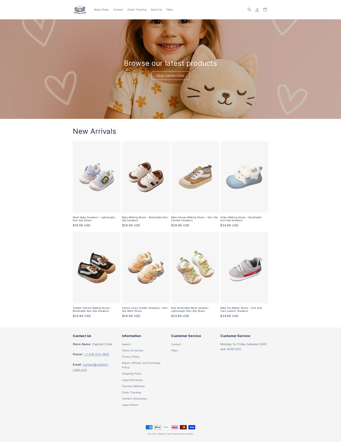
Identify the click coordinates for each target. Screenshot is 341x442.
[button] (249, 10)
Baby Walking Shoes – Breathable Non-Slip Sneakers (145, 219)
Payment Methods (133, 386)
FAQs (174, 350)
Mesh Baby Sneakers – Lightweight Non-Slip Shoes (94, 219)
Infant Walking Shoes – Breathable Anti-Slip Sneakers (241, 219)
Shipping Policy (132, 373)
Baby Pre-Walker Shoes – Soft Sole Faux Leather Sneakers (241, 309)
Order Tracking (131, 392)
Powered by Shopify (182, 434)
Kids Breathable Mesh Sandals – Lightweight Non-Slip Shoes (190, 309)
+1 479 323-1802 (96, 354)
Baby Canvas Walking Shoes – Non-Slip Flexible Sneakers (194, 219)
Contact (176, 344)
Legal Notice (130, 404)
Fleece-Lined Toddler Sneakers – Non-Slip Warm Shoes (145, 309)
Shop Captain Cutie (170, 75)
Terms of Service (132, 350)
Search (126, 344)
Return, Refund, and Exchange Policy (141, 365)
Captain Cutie (164, 434)
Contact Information (134, 398)
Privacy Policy (131, 356)
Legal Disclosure (132, 379)
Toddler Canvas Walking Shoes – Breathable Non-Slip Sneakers (92, 309)
